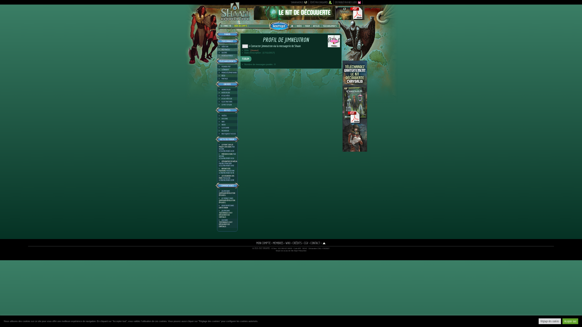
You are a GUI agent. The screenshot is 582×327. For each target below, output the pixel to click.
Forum (307, 26)
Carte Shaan (223, 207)
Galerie (224, 52)
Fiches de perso (227, 55)
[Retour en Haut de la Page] (324, 243)
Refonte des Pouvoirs (224, 169)
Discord (225, 118)
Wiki (223, 122)
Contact (315, 243)
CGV (306, 243)
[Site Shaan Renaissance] (235, 20)
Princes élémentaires (229, 72)
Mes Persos (226, 49)
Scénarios (225, 69)
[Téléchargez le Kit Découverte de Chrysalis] (355, 150)
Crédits (297, 243)
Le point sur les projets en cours (226, 146)
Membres (278, 243)
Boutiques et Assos (229, 134)
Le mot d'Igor (227, 105)
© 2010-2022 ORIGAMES (261, 248)
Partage (225, 79)
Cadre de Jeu (226, 89)
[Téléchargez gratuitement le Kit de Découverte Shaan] (309, 18)
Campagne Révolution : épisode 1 (227, 194)
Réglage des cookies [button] (549, 321)
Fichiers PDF (226, 66)
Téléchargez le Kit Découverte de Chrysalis (225, 215)
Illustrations (227, 102)
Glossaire (225, 128)
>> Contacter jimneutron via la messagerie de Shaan (274, 46)
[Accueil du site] (293, 26)
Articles (316, 26)
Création (225, 46)
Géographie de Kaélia (229, 161)
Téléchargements (330, 26)
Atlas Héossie (227, 98)
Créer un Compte (240, 26)
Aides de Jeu (226, 92)
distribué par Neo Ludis (346, 2)
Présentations (227, 154)
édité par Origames (319, 2)
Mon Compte (263, 243)
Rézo (223, 75)
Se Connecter (226, 26)
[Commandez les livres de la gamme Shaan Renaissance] (279, 25)
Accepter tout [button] (570, 321)
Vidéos (299, 26)
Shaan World (297, 2)
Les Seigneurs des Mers (226, 177)
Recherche (225, 131)
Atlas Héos (226, 95)
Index (224, 125)
